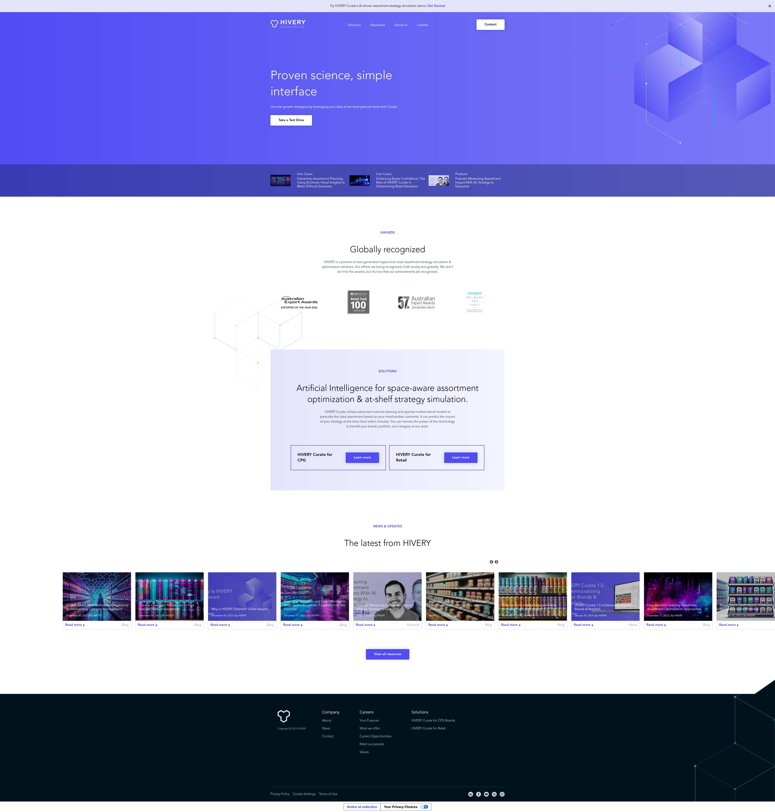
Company (330, 712)
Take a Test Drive (291, 120)
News (326, 728)
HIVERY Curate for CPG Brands (433, 720)
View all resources (387, 654)
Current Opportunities (375, 736)
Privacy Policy (279, 794)
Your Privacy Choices (400, 807)
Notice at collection (362, 807)
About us (401, 25)
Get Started (436, 6)
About (326, 720)
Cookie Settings (304, 794)
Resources (377, 25)
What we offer (370, 728)
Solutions (354, 25)
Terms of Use (328, 794)
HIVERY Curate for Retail (429, 728)
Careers (422, 25)
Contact (490, 24)
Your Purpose (369, 720)
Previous (491, 562)
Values (364, 752)
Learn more (362, 457)
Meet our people (372, 744)
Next (496, 562)
